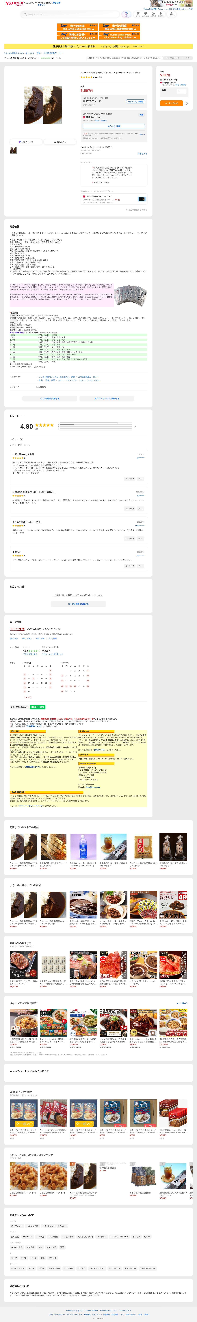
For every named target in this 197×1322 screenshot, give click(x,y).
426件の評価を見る (30, 654)
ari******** (140, 458)
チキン (24, 1258)
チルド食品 (51, 1247)
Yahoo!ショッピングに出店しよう (172, 9)
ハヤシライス (32, 1226)
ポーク (34, 1258)
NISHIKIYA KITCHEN (119, 1237)
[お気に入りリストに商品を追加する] (186, 103)
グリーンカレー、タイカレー (54, 1226)
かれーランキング (97, 1268)
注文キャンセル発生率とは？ (52, 654)
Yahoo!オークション (108, 1311)
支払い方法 (14, 639)
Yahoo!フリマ (125, 1311)
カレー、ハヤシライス (67, 380)
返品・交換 (40, 639)
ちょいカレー (114, 1268)
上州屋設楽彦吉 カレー (53, 53)
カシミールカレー (147, 1268)
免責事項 (106, 1315)
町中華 (147, 1237)
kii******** (140, 496)
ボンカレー (27, 1237)
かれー (41, 1268)
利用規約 (87, 1315)
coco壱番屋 (69, 1268)
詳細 (141, 134)
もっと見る (181, 1003)
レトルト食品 (17, 1247)
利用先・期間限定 (101, 120)
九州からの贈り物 (85, 1237)
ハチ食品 (40, 1237)
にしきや (82, 1268)
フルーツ (53, 1258)
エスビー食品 (67, 1237)
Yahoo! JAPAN (150, 9)
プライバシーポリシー (57, 1315)
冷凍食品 (30, 1247)
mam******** (139, 526)
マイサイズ (101, 1237)
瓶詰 (62, 1247)
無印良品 (15, 1237)
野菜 (43, 1258)
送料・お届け (27, 639)
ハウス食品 (53, 1237)
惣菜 (38, 53)
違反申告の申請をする (137, 210)
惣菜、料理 (50, 380)
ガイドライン (97, 1315)
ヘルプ (190, 9)
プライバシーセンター (74, 1315)
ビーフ (14, 1258)
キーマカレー (54, 1268)
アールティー (130, 1268)
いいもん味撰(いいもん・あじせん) (19, 53)
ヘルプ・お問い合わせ (127, 1315)
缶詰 (40, 1247)
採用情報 (114, 1315)
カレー (31, 1268)
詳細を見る (142, 154)
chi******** (140, 556)
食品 (41, 380)
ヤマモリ (136, 1237)
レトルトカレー (17, 1268)
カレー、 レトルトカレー (90, 380)
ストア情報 (53, 639)
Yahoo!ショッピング (74, 1311)
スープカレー (17, 1226)
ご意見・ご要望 (142, 1315)
